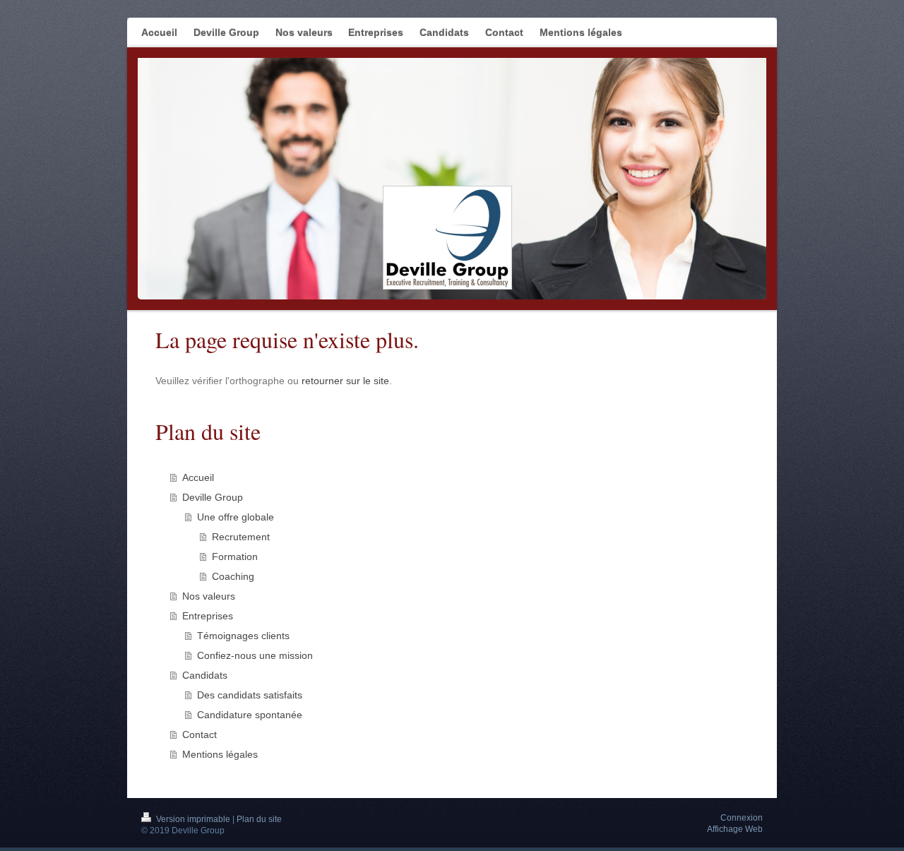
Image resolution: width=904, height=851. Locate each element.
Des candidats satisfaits (249, 695)
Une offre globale (235, 517)
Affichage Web (735, 829)
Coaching (233, 576)
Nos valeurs (208, 596)
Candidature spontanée (249, 714)
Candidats (204, 675)
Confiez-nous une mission (255, 655)
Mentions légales (220, 754)
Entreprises (207, 615)
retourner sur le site (345, 380)
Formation (235, 556)
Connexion (741, 818)
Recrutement (241, 536)
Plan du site (259, 819)
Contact (199, 734)
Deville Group (212, 497)
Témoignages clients (243, 635)
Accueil (198, 477)
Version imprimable (193, 819)
